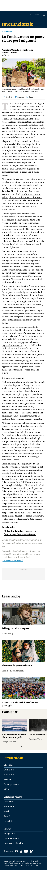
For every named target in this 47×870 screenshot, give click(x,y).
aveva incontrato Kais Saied (21, 401)
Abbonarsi (34, 15)
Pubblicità (9, 807)
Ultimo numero (11, 839)
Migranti (7, 32)
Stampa (21, 97)
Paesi (6, 811)
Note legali (29, 865)
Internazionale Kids (13, 843)
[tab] (21, 746)
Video (6, 789)
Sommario (9, 775)
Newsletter (9, 821)
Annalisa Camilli (10, 50)
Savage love (9, 834)
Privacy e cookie (12, 784)
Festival (8, 780)
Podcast (7, 829)
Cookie (37, 865)
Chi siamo (9, 765)
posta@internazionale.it (12, 560)
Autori (7, 816)
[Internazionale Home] (14, 758)
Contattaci (9, 770)
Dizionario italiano (13, 797)
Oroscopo (8, 802)
